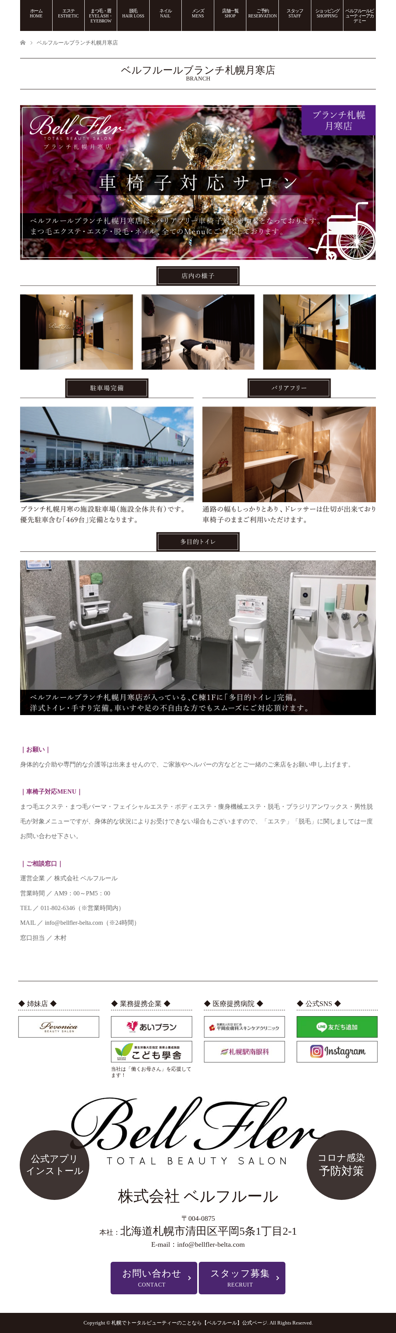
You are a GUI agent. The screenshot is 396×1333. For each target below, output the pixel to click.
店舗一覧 (230, 13)
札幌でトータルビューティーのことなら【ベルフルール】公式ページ (189, 1323)
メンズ (198, 13)
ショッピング (327, 13)
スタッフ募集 (240, 1278)
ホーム (36, 13)
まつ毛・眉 (101, 15)
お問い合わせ (152, 1278)
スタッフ (295, 13)
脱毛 (133, 13)
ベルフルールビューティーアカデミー (359, 16)
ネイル (165, 13)
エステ (68, 13)
